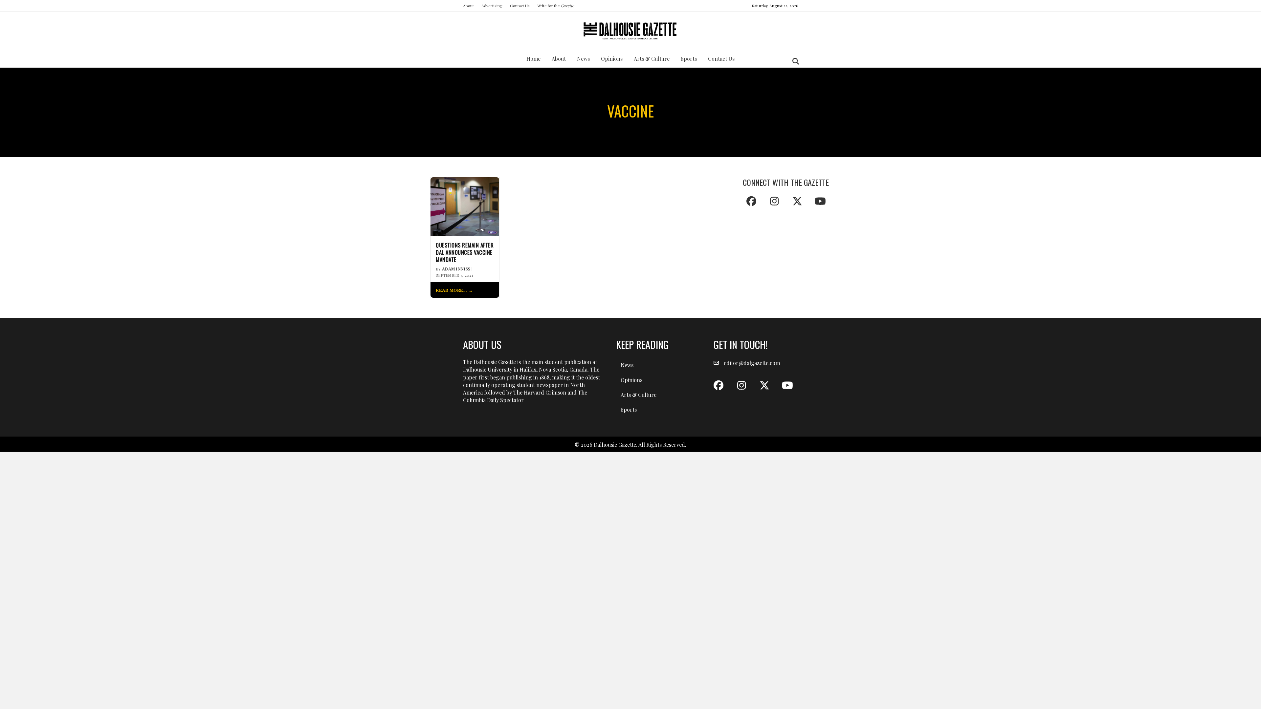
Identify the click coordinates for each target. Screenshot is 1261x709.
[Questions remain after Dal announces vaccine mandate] (465, 206)
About (468, 5)
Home (533, 58)
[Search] (794, 61)
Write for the (555, 5)
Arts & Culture (652, 58)
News (583, 58)
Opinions (612, 58)
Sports (689, 58)
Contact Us (520, 5)
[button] (751, 201)
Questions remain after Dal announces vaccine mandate (465, 252)
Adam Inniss (456, 269)
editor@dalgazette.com (752, 362)
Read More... (451, 290)
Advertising (491, 5)
